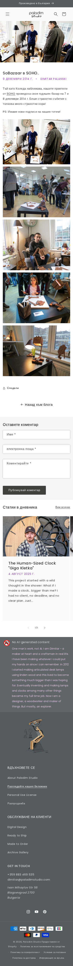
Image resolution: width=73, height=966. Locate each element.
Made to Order (17, 844)
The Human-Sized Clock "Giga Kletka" (32, 566)
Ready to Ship (17, 835)
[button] (7, 14)
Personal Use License (22, 795)
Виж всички (62, 507)
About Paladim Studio (22, 778)
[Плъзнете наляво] (28, 628)
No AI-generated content (31, 642)
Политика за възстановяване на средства (42, 946)
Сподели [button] (13, 388)
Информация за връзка (51, 957)
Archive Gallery (18, 852)
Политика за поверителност (25, 952)
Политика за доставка (24, 957)
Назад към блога (39, 404)
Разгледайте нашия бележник (27, 786)
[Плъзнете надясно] (45, 628)
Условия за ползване (55, 952)
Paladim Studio (32, 941)
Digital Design (17, 827)
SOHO (11, 94)
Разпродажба (16, 803)
